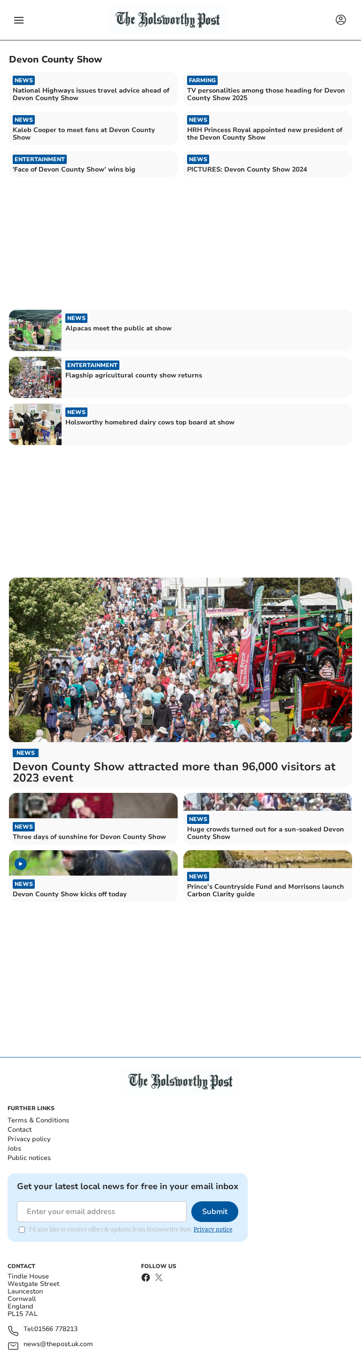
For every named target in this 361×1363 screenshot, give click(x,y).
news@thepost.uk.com (58, 1344)
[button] (19, 20)
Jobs (14, 1148)
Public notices (29, 1157)
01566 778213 (56, 1329)
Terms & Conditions (38, 1120)
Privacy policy (29, 1139)
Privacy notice (213, 1229)
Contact (19, 1129)
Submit (215, 1211)
